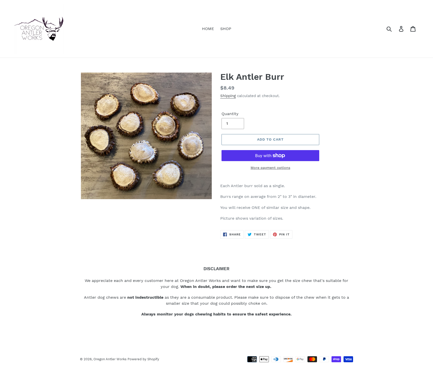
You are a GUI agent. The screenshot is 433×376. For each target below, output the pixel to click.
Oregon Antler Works (110, 359)
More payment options (270, 168)
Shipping (228, 96)
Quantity (230, 113)
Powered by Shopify (143, 359)
